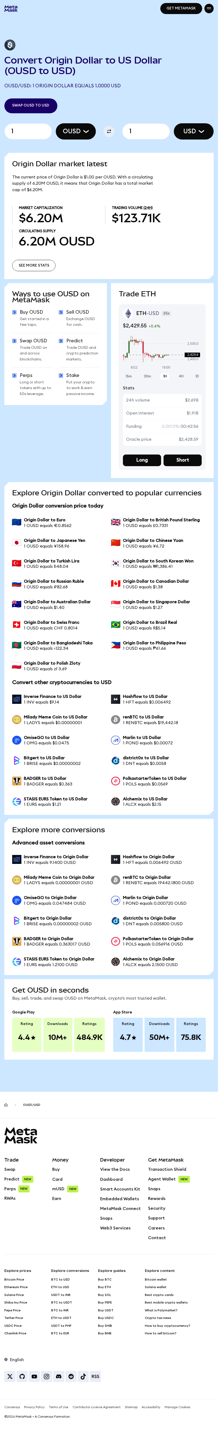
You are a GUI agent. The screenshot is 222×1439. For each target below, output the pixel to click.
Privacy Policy (34, 1407)
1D (197, 376)
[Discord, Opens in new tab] (58, 1376)
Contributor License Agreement (96, 1407)
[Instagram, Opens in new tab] (46, 1376)
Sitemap (131, 1407)
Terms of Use (58, 1407)
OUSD (72, 131)
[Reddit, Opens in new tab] (71, 1376)
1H (165, 376)
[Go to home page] (6, 1105)
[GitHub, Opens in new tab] (22, 1376)
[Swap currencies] (109, 131)
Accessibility (151, 1407)
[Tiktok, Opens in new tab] (83, 1376)
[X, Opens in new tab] (9, 1376)
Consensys (12, 1407)
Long (142, 460)
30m (147, 376)
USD (189, 131)
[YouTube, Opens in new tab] (34, 1376)
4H (181, 376)
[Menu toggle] (209, 8)
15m (129, 376)
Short (183, 460)
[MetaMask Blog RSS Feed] (95, 1376)
